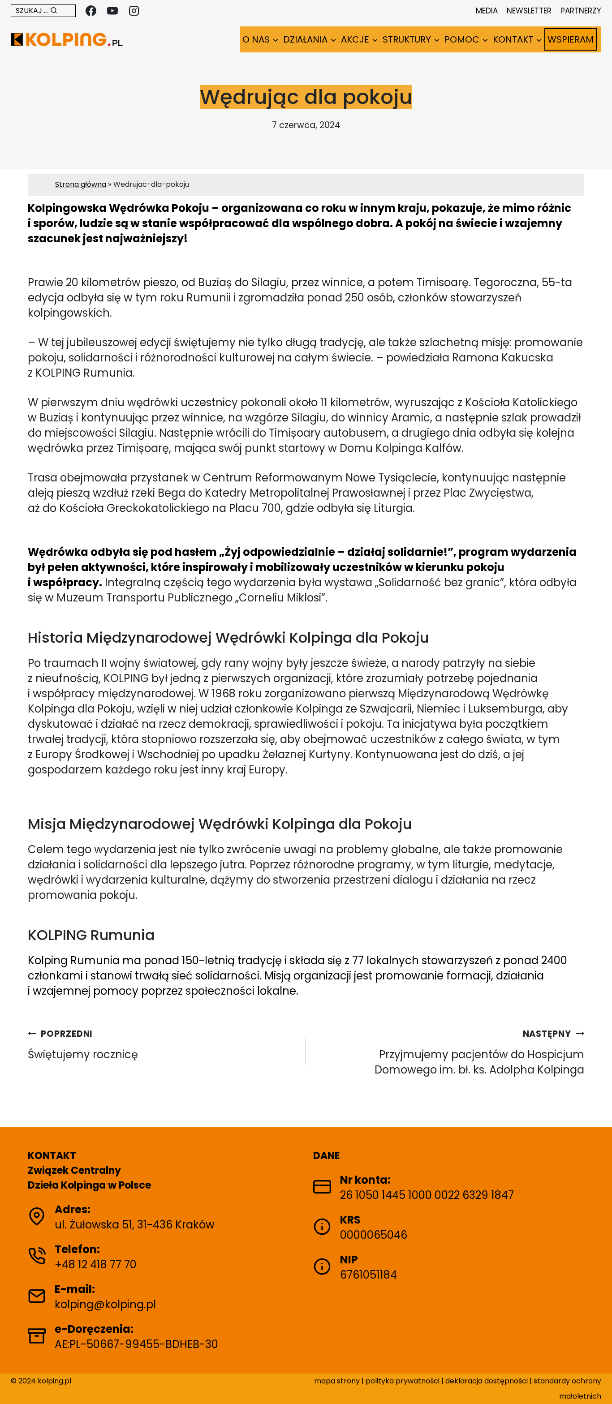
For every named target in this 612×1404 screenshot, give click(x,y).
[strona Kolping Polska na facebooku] (91, 10)
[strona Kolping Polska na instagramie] (134, 10)
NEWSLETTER (529, 10)
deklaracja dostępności (486, 1381)
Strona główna (80, 184)
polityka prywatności (403, 1381)
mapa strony (337, 1381)
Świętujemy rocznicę (83, 1045)
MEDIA (487, 10)
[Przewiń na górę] (595, 1383)
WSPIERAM (570, 39)
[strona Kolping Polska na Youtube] (112, 10)
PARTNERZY (580, 10)
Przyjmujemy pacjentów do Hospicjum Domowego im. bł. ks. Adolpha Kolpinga (479, 1052)
